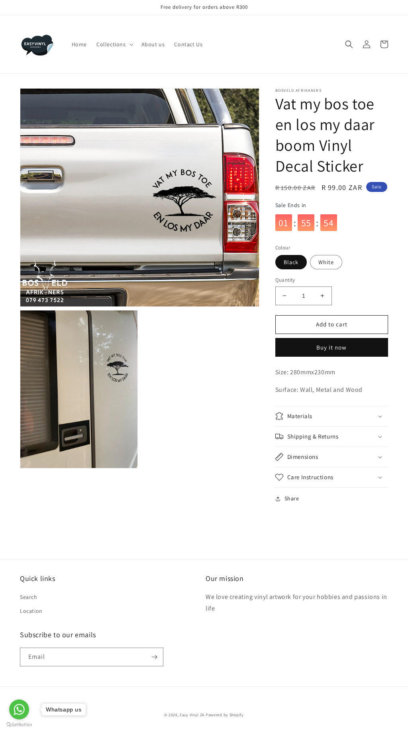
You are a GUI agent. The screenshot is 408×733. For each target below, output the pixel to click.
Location (31, 610)
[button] (114, 44)
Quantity (285, 280)
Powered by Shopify (225, 714)
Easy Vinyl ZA (192, 714)
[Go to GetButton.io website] (19, 724)
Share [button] (291, 498)
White (326, 262)
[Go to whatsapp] (19, 709)
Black (291, 262)
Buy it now (331, 347)
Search (28, 597)
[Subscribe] (154, 657)
